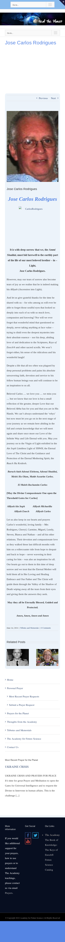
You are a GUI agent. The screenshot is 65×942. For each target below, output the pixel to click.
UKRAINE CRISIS (17, 767)
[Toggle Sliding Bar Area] (62, 3)
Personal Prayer (15, 688)
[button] (9, 657)
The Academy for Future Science (24, 738)
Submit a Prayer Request (21, 704)
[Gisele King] (47, 650)
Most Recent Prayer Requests (24, 696)
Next (53, 98)
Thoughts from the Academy (22, 721)
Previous (43, 98)
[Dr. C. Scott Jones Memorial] (18, 650)
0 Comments (46, 627)
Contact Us (12, 747)
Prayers (8, 892)
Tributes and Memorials (29, 627)
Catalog (49, 869)
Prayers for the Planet (18, 713)
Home (10, 679)
